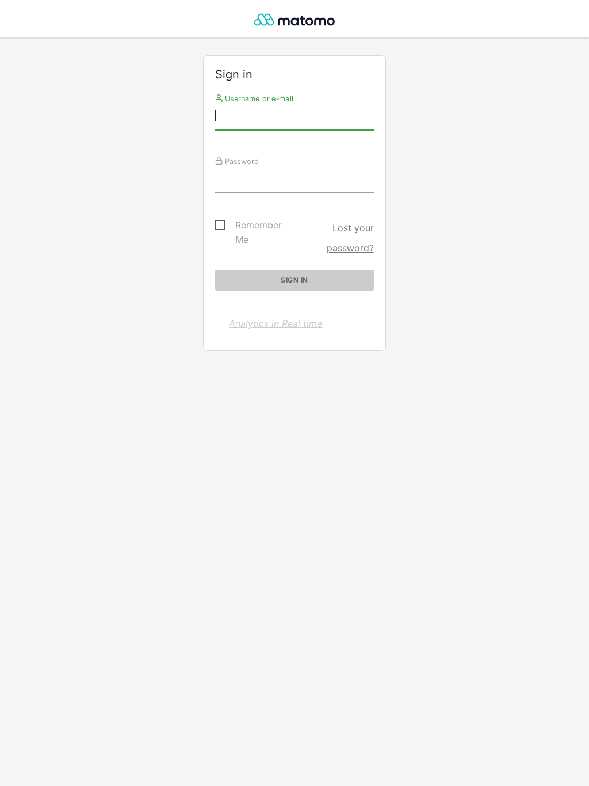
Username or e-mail (258, 98)
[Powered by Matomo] (294, 21)
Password (241, 161)
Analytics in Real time (275, 323)
